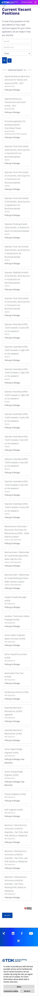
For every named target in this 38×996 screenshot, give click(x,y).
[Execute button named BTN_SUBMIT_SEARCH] (4, 60)
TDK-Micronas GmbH (26, 2)
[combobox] (17, 53)
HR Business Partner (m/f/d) (16, 692)
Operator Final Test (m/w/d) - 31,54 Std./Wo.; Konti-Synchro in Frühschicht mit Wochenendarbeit (17, 177)
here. (16, 982)
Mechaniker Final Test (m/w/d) (14, 675)
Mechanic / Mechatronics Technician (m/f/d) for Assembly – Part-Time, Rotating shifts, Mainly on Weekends (15, 884)
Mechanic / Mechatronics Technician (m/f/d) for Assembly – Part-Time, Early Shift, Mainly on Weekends (16, 830)
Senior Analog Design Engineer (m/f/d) (14, 773)
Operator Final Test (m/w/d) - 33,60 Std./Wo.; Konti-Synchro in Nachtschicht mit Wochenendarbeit (17, 151)
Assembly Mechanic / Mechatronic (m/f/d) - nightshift (14, 711)
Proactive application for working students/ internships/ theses (15, 124)
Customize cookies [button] (11, 991)
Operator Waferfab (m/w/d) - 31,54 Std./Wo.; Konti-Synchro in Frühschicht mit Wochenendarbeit (17, 277)
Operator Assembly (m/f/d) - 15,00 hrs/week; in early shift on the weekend (17, 327)
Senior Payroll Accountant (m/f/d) (16, 656)
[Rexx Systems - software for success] (28, 908)
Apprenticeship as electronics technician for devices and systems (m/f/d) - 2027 (17, 79)
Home (4, 5)
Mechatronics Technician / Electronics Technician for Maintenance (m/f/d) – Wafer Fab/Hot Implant (17, 531)
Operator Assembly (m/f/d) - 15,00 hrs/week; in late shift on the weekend (16, 440)
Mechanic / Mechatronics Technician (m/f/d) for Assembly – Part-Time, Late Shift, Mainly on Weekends (16, 856)
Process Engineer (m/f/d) (15, 794)
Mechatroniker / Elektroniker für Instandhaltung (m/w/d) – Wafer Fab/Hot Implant (17, 578)
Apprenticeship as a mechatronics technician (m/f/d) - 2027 (15, 102)
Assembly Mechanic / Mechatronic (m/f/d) (14, 732)
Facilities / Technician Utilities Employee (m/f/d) (17, 618)
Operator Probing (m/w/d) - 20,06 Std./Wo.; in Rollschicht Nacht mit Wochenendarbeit (17, 227)
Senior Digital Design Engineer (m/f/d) (13, 751)
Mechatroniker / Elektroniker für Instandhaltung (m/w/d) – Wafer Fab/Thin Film (17, 555)
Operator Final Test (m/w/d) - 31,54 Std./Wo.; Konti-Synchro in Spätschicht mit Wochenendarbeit (17, 203)
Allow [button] (19, 987)
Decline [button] (27, 991)
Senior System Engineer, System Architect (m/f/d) (15, 637)
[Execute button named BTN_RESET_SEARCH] (9, 60)
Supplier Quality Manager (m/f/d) (15, 599)
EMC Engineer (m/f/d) (14, 809)
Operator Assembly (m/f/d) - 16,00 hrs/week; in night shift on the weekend (17, 350)
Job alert (7, 915)
